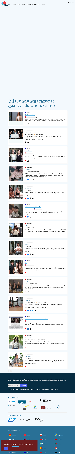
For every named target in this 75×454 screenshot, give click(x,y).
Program (29, 4)
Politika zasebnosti (15, 446)
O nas (19, 4)
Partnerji (24, 4)
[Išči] (47, 4)
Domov (14, 4)
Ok (5, 448)
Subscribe (24, 385)
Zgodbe (43, 4)
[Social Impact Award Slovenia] (6, 3)
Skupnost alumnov (36, 4)
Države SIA (71, 2)
